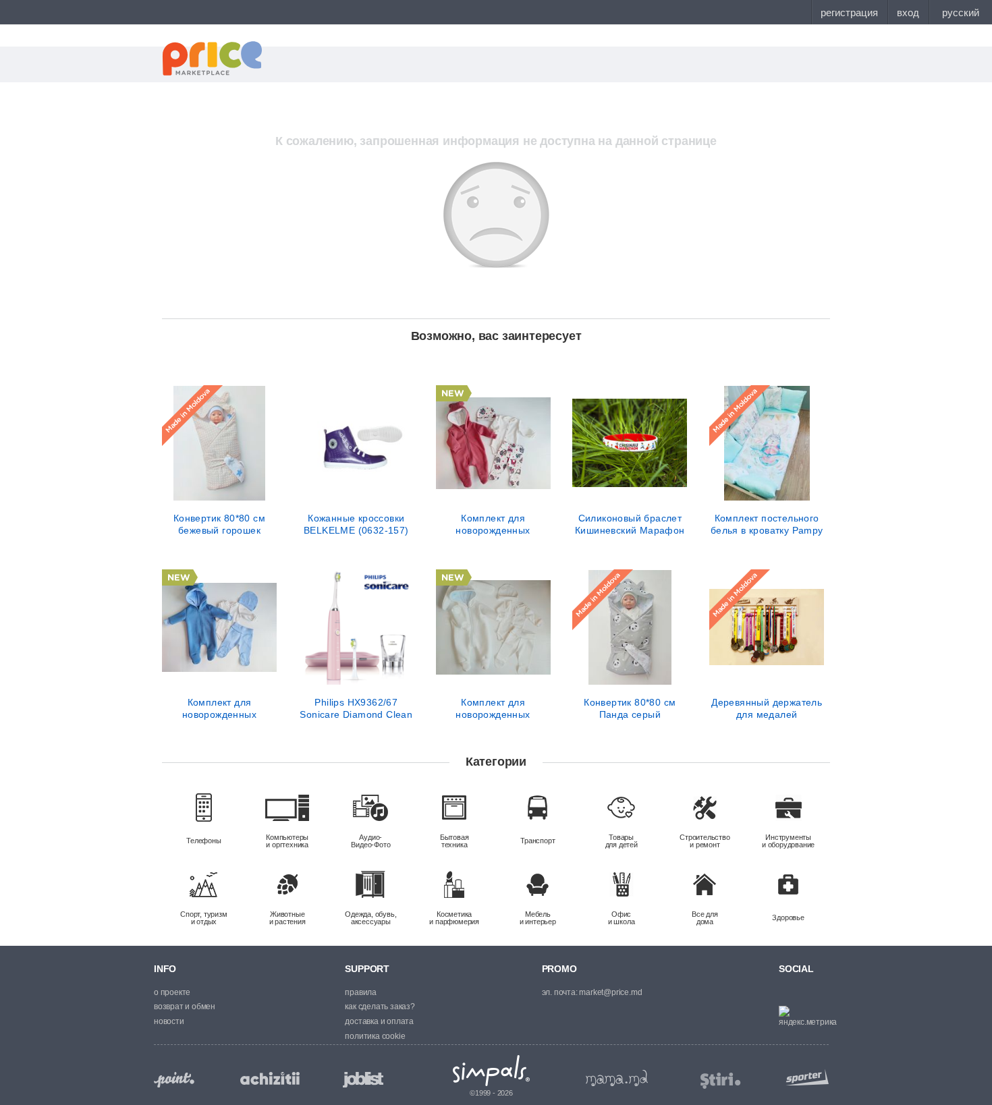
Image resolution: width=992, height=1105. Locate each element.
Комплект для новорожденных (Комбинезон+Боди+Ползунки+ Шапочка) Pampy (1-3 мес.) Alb (493, 708)
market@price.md (610, 992)
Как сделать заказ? (379, 1006)
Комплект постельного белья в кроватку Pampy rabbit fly (767, 524)
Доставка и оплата (379, 1021)
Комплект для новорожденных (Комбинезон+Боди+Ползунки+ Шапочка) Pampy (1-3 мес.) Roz (493, 524)
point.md (174, 1079)
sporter (804, 1077)
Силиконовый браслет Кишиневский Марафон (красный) (630, 524)
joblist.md (363, 1079)
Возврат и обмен (184, 1006)
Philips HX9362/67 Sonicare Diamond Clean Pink (356, 708)
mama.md (617, 1078)
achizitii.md (270, 1078)
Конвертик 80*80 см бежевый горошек (219, 524)
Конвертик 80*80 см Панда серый (630, 708)
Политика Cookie (375, 1036)
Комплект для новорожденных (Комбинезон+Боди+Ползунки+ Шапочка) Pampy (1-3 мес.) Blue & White (219, 708)
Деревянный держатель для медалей (766, 708)
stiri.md (720, 1081)
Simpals (491, 1070)
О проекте (172, 992)
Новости (169, 1021)
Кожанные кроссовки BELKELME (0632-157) (356, 524)
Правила (361, 992)
